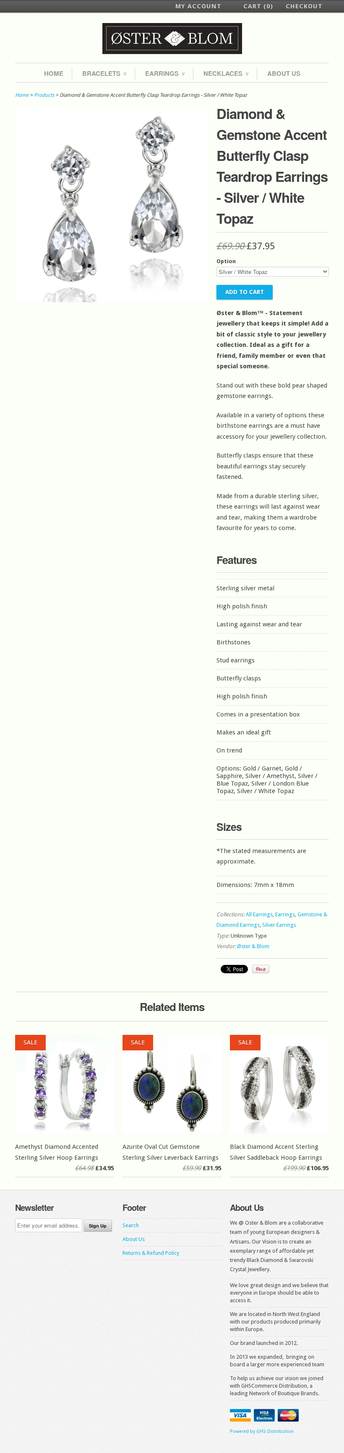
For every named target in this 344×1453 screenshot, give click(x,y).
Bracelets (104, 73)
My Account (198, 6)
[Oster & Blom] (172, 38)
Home (53, 73)
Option (226, 261)
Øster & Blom (253, 946)
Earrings (165, 73)
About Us (283, 73)
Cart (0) (258, 6)
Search (130, 1225)
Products (44, 95)
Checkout (304, 6)
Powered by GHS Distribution (262, 1431)
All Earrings (259, 914)
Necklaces (225, 73)
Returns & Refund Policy (150, 1253)
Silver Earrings (279, 925)
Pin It (260, 969)
